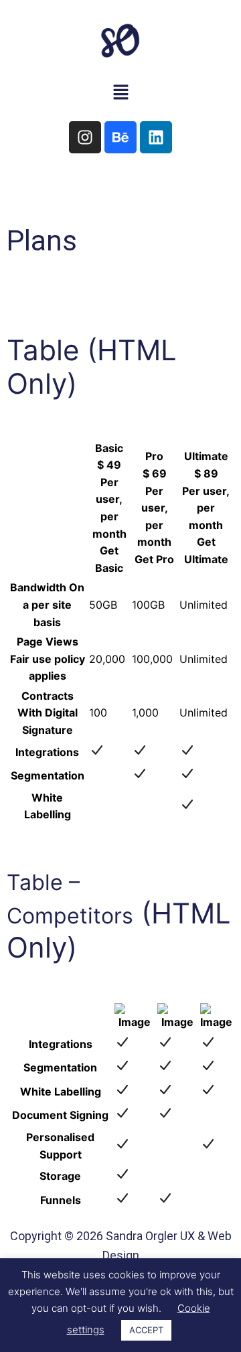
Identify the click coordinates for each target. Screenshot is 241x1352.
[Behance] (120, 137)
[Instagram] (85, 137)
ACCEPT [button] (146, 1330)
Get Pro (154, 559)
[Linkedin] (156, 137)
